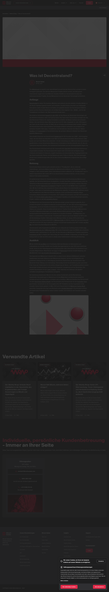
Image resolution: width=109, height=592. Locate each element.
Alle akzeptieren (99, 587)
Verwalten (101, 561)
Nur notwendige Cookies (69, 587)
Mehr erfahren (64, 580)
